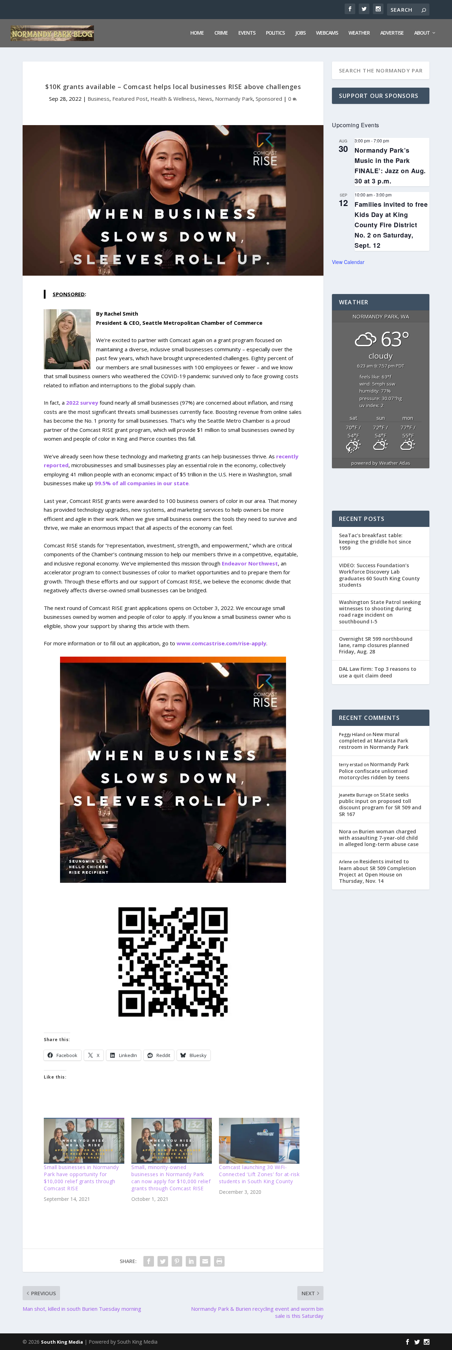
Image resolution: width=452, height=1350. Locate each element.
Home (197, 33)
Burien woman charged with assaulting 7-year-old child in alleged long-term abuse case (378, 837)
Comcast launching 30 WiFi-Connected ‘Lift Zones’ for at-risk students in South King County (259, 1174)
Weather (359, 33)
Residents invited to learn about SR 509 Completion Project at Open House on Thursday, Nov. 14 (377, 871)
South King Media (62, 1342)
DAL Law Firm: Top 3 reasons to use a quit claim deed (377, 672)
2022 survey (82, 402)
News (205, 98)
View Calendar (348, 261)
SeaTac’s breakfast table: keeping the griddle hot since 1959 (375, 541)
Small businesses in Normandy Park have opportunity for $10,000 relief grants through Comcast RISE (81, 1178)
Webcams (327, 33)
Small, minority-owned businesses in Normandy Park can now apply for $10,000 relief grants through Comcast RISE (170, 1178)
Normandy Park (234, 98)
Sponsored (269, 98)
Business (98, 98)
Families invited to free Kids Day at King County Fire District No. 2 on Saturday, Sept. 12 (391, 225)
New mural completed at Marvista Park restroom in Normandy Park (374, 740)
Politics (275, 33)
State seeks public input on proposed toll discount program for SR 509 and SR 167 (380, 804)
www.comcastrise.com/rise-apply (221, 643)
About (422, 33)
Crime (221, 33)
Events (246, 33)
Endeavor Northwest (250, 563)
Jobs (300, 33)
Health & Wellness (172, 98)
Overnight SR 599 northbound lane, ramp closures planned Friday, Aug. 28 (375, 645)
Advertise (392, 33)
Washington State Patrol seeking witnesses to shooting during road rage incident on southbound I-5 (380, 612)
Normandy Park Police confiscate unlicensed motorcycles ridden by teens (374, 770)
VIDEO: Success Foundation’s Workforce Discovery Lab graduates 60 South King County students (379, 575)
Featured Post (130, 98)
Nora (345, 831)
